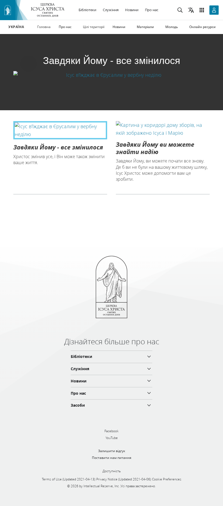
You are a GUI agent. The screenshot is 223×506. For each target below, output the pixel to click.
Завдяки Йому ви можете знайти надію (155, 147)
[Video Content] (111, 74)
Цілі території (93, 26)
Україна (16, 27)
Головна (44, 26)
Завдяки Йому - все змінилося (58, 147)
